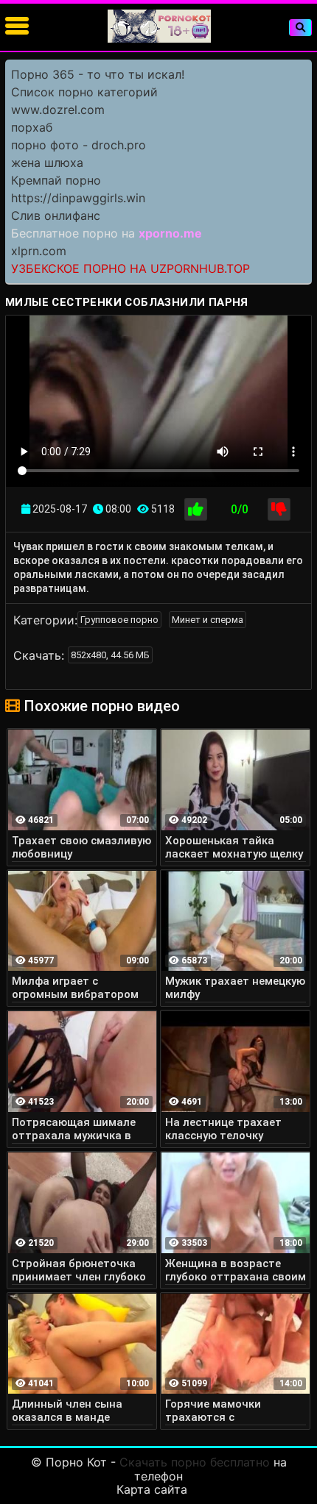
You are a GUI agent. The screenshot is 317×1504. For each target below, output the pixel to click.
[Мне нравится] (195, 509)
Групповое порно (119, 619)
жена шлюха (47, 162)
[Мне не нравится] (279, 509)
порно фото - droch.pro (78, 145)
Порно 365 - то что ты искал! (97, 74)
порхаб (31, 127)
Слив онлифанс (55, 215)
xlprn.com (38, 250)
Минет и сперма (207, 619)
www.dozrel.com (58, 109)
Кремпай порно (56, 180)
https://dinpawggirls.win (78, 197)
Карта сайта (151, 1489)
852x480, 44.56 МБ (110, 654)
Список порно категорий (84, 92)
